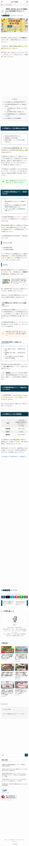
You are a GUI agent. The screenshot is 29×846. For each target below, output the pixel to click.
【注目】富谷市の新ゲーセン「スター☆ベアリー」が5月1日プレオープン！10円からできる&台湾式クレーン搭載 (14, 775)
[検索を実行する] (26, 755)
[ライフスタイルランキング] (9, 798)
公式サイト (18, 219)
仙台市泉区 (15, 590)
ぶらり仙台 (14, 2)
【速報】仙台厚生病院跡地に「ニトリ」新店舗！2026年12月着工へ (14, 765)
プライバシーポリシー (20, 839)
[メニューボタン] (2, 2)
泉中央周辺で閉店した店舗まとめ (15, 111)
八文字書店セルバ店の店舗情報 (13, 118)
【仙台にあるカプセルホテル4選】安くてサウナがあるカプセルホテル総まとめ (14, 770)
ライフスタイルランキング (6, 799)
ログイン (17, 713)
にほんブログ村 (5, 792)
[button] (3, 597)
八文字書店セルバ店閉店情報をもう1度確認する (13, 456)
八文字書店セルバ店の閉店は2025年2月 (15, 102)
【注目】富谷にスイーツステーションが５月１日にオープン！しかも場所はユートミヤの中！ (14, 780)
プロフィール (6, 839)
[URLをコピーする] (26, 597)
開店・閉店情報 (6, 15)
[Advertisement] (14, 77)
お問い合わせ (12, 839)
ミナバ (14, 625)
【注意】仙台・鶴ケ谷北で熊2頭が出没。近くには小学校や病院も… (14, 784)
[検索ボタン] (27, 2)
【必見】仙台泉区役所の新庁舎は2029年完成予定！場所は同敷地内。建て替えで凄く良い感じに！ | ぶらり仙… (18, 281)
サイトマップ (14, 841)
